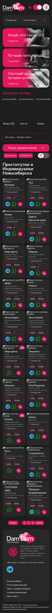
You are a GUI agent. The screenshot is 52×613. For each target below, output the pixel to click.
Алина (8, 214)
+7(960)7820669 (20, 406)
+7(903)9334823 (44, 474)
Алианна (9, 385)
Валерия (9, 184)
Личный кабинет (14, 581)
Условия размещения (17, 592)
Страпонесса (36, 453)
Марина (33, 251)
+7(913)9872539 (44, 338)
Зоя (31, 182)
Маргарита (11, 251)
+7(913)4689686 (44, 305)
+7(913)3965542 (19, 509)
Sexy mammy (36, 317)
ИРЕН (8, 283)
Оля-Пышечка (37, 385)
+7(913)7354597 (44, 404)
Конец (39, 523)
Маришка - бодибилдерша (37, 491)
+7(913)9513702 (44, 273)
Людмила (34, 351)
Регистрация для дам (17, 585)
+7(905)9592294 (20, 338)
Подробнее (13, 40)
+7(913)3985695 (44, 239)
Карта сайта (12, 596)
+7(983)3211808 (20, 271)
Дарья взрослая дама (37, 218)
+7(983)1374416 (20, 233)
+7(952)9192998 (44, 511)
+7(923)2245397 (44, 204)
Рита (7, 451)
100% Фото (25, 155)
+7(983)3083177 (19, 372)
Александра (12, 317)
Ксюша (8, 419)
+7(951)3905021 (20, 204)
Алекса (33, 285)
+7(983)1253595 (19, 440)
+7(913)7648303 (20, 305)
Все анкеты (10, 155)
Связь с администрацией (18, 588)
